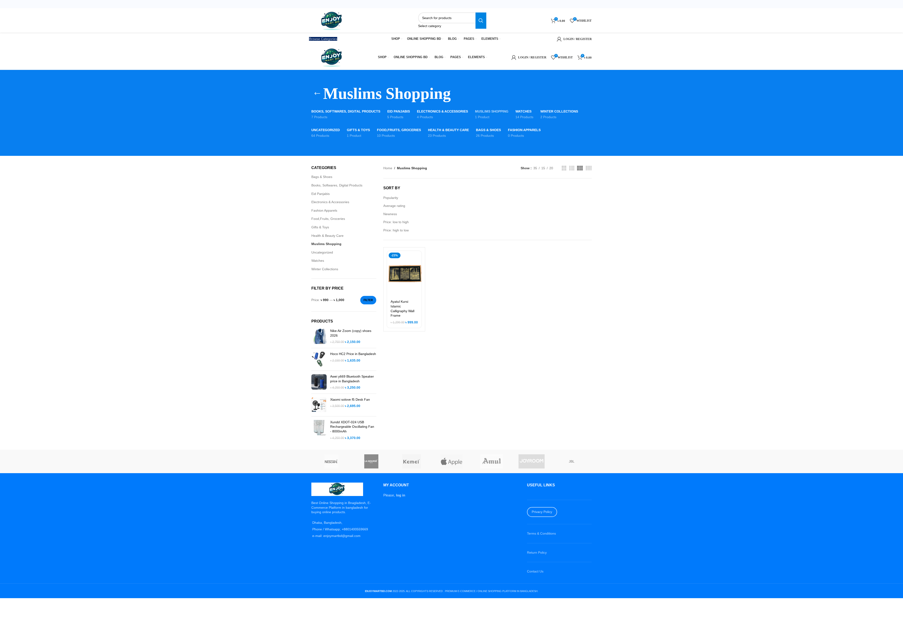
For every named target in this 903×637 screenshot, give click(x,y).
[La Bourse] (371, 461)
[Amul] (491, 461)
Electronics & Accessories (330, 202)
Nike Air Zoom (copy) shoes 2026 (350, 333)
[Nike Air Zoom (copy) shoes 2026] (319, 336)
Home (387, 168)
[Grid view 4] (571, 168)
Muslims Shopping (326, 244)
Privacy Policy (542, 512)
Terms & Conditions (541, 533)
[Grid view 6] (589, 168)
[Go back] (317, 93)
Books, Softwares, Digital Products (336, 185)
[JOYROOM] (531, 461)
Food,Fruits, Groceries (328, 219)
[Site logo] (332, 20)
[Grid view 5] (580, 168)
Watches (317, 260)
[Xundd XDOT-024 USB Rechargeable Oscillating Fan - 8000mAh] (319, 430)
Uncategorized (322, 252)
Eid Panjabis (320, 194)
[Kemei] (412, 461)
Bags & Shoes (321, 177)
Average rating (394, 206)
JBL (571, 461)
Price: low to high (396, 222)
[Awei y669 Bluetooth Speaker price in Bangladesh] (319, 382)
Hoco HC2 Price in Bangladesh (353, 354)
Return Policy (537, 552)
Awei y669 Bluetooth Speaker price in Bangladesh (352, 379)
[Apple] (451, 461)
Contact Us (535, 571)
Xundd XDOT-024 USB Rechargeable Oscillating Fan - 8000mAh (352, 426)
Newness (390, 214)
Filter (368, 300)
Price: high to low (396, 230)
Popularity (390, 198)
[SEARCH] (480, 20)
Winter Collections (324, 269)
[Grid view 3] (564, 168)
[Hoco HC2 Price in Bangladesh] (319, 359)
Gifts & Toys (320, 227)
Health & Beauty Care (327, 236)
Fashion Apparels (324, 210)
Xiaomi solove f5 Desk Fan (350, 399)
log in (400, 495)
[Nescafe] (331, 461)
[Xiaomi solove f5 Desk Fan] (319, 405)
